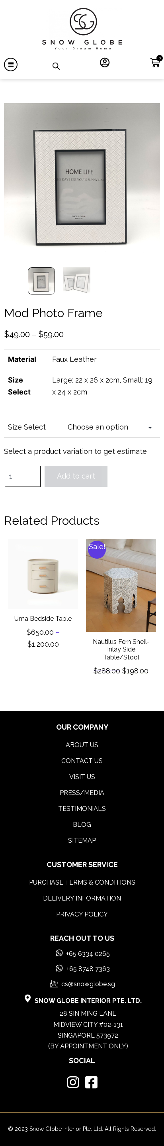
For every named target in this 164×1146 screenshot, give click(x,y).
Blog (82, 824)
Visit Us (82, 777)
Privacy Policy (82, 914)
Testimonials (82, 808)
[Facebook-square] (91, 1082)
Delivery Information (82, 898)
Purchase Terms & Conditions (82, 882)
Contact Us (82, 761)
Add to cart (76, 476)
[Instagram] (73, 1082)
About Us (82, 745)
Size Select (27, 427)
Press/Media (82, 793)
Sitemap (82, 840)
